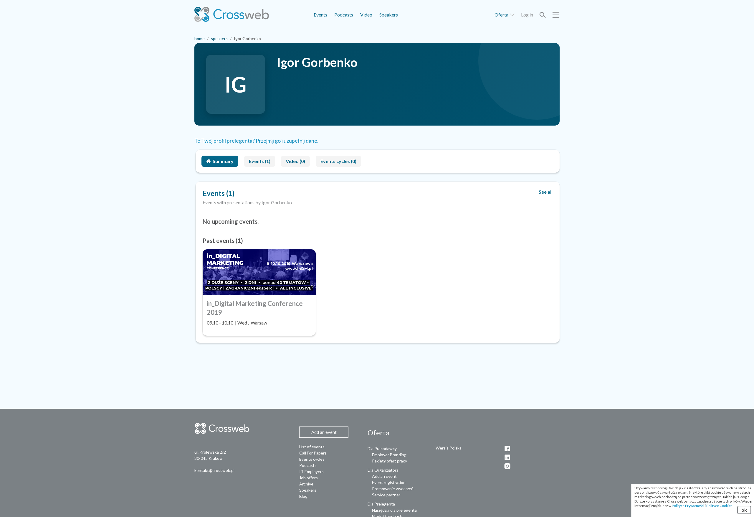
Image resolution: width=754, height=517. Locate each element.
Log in (527, 14)
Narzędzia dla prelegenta (394, 510)
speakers (219, 38)
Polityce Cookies (719, 505)
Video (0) (295, 161)
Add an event (384, 476)
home (199, 38)
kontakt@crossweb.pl (214, 470)
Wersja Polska (449, 447)
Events (320, 14)
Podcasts (343, 14)
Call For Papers (313, 452)
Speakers (388, 14)
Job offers (308, 477)
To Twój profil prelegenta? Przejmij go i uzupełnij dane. (256, 140)
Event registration (389, 482)
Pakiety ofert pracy (389, 460)
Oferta (502, 14)
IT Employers (311, 471)
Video (366, 14)
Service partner (386, 494)
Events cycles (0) (338, 161)
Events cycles (312, 459)
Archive (306, 483)
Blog (303, 496)
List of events (312, 446)
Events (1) (259, 161)
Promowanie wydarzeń (393, 488)
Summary (223, 161)
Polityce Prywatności (688, 505)
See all (546, 192)
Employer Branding (389, 454)
